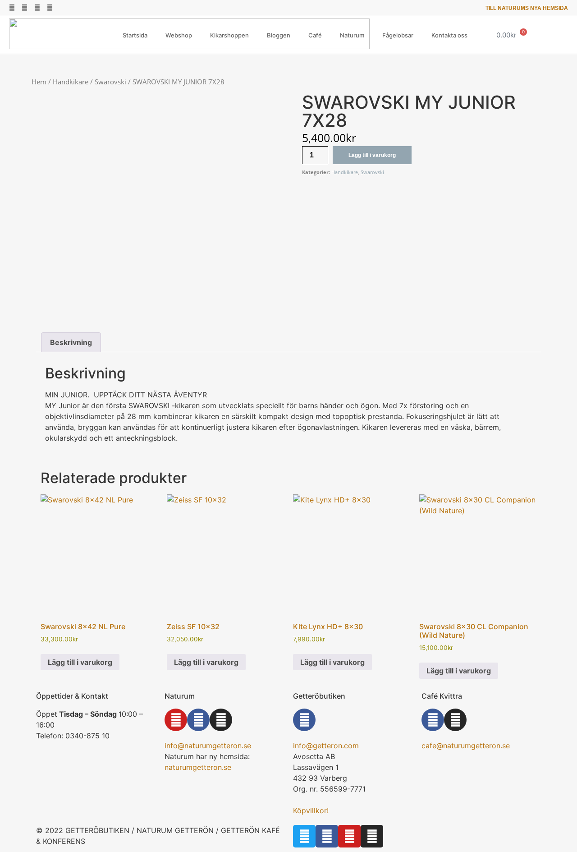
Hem (39, 81)
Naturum (352, 35)
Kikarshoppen (229, 35)
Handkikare (70, 81)
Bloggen (278, 35)
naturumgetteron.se (198, 767)
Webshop (178, 35)
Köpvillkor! (311, 810)
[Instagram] (50, 8)
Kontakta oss (449, 35)
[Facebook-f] (24, 8)
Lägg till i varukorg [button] (80, 662)
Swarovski (110, 81)
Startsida (135, 35)
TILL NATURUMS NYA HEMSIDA (526, 8)
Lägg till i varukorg (372, 155)
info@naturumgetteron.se (208, 745)
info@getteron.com (326, 745)
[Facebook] (198, 720)
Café (315, 35)
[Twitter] (12, 8)
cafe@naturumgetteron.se (465, 745)
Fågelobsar (397, 35)
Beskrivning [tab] (71, 342)
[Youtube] (37, 8)
